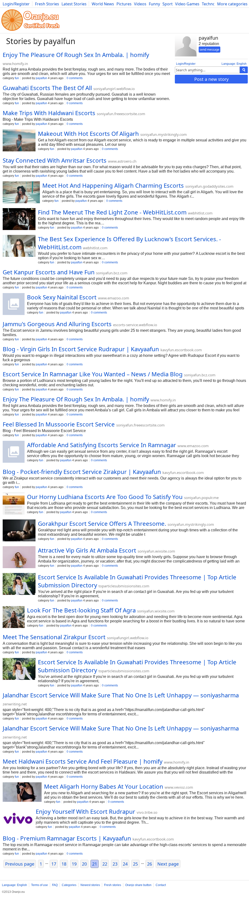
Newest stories (90, 885)
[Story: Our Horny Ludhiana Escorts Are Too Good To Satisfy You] (14, 504)
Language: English (234, 63)
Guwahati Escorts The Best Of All (47, 88)
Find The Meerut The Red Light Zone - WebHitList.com (112, 212)
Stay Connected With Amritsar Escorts (55, 160)
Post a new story (211, 79)
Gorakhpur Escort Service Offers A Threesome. (102, 523)
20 (84, 864)
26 (149, 864)
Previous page (19, 864)
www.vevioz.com (179, 787)
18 (64, 864)
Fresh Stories (47, 4)
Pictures (124, 4)
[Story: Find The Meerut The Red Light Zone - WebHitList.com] (19, 219)
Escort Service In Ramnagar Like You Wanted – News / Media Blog (93, 374)
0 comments (75, 78)
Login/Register (16, 4)
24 (125, 864)
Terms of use (39, 885)
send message (209, 49)
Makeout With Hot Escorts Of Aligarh (88, 133)
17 (53, 864)
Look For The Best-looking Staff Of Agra (81, 610)
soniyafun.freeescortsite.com (121, 113)
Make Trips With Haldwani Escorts (49, 113)
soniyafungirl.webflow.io (114, 88)
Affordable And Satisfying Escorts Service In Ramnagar (101, 445)
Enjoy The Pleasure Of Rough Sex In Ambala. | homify (76, 55)
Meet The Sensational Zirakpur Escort (54, 637)
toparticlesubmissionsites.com (123, 585)
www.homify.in (15, 63)
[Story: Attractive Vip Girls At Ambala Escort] (19, 557)
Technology (212, 4)
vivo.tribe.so (147, 812)
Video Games (187, 4)
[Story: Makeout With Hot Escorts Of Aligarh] (19, 140)
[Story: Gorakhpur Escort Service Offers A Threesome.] (19, 530)
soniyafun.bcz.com (111, 272)
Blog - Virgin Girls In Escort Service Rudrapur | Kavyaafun (81, 349)
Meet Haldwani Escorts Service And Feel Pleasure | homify (82, 761)
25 (135, 864)
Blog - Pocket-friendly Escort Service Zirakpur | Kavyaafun (82, 472)
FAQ (55, 885)
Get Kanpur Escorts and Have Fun (49, 272)
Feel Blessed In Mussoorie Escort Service (59, 424)
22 (104, 864)
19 (74, 864)
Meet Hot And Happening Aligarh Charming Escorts (113, 185)
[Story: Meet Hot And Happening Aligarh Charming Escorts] (21, 192)
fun (17, 78)
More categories (232, 4)
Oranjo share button (138, 885)
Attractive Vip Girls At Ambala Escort (87, 550)
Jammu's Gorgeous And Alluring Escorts (57, 324)
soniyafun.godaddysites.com (209, 186)
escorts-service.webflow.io (135, 324)
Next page (168, 864)
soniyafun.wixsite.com (156, 551)
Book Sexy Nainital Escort (62, 297)
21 (94, 864)
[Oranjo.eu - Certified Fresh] (30, 31)
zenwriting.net (15, 704)
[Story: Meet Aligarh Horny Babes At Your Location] (22, 792)
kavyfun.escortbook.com (181, 349)
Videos (140, 4)
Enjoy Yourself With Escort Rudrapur (85, 811)
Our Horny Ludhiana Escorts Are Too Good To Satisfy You (105, 497)
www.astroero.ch (122, 161)
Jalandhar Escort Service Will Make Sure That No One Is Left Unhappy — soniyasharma (121, 695)
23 (115, 864)
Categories (69, 885)
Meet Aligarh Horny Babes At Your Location (103, 786)
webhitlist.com (200, 213)
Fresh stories (112, 885)
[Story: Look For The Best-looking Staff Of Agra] (14, 617)
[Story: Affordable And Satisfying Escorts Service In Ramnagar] (14, 452)
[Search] (244, 69)
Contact (161, 885)
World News (103, 4)
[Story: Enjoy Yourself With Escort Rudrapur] (18, 818)
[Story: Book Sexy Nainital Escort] (14, 304)
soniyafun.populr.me (201, 497)
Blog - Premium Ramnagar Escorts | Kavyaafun (67, 838)
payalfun (41, 78)
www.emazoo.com (113, 298)
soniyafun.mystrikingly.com (163, 134)
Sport (167, 4)
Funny (154, 4)
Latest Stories (74, 4)
